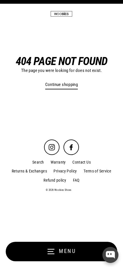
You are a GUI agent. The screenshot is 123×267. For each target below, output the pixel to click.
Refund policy (54, 180)
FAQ (76, 180)
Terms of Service (97, 171)
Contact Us (81, 162)
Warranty (58, 162)
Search (38, 162)
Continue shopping (61, 84)
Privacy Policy (65, 171)
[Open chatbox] (110, 255)
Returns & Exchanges (29, 171)
